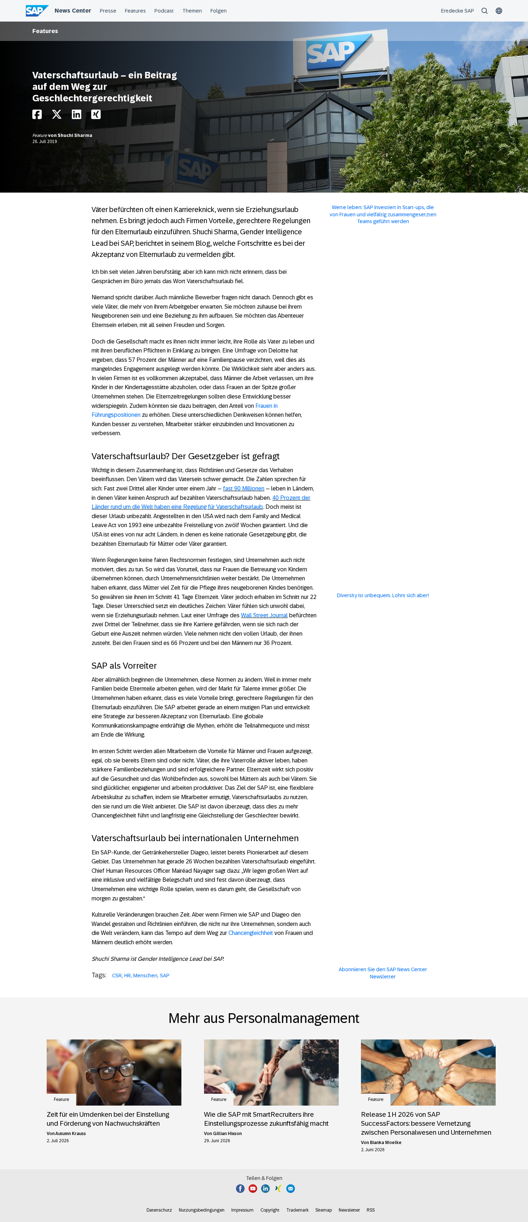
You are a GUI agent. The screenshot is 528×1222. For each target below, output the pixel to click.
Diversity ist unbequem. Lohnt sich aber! (383, 595)
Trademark (297, 1210)
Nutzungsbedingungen (201, 1210)
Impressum (242, 1210)
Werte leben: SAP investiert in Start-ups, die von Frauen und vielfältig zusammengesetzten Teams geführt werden (383, 214)
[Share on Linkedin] (76, 116)
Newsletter (349, 1210)
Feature (40, 135)
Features (45, 31)
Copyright (269, 1210)
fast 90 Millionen (243, 488)
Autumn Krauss (70, 1133)
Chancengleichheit (250, 933)
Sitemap (323, 1210)
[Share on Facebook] (37, 116)
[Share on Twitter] (56, 116)
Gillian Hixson (227, 1133)
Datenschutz (159, 1210)
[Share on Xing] (96, 116)
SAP (165, 975)
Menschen (145, 975)
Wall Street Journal (264, 615)
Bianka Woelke (386, 1142)
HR (127, 975)
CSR (117, 975)
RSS (371, 1210)
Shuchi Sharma (75, 135)
